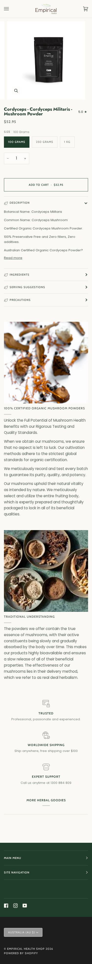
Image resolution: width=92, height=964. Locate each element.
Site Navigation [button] (16, 872)
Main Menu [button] (12, 858)
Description (20, 202)
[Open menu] (11, 9)
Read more (13, 257)
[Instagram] (15, 905)
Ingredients (19, 274)
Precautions (20, 300)
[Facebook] (6, 905)
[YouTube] (25, 905)
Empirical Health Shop (26, 949)
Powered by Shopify (21, 953)
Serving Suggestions (27, 287)
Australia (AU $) (21, 932)
